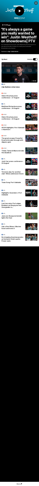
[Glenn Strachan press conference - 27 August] (19, 96)
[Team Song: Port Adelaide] (19, 182)
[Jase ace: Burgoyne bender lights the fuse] (19, 216)
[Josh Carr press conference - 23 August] (19, 161)
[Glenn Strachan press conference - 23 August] (19, 117)
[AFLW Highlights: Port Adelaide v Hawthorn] (19, 127)
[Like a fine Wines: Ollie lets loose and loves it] (19, 226)
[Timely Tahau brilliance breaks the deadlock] (19, 151)
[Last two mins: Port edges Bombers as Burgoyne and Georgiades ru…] (19, 204)
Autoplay (29, 59)
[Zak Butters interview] (19, 76)
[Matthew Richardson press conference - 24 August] (19, 106)
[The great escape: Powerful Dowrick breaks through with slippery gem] (19, 139)
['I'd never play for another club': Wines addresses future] (19, 172)
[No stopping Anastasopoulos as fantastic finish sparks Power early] (19, 238)
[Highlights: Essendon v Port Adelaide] (19, 193)
